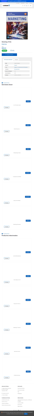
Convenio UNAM (20, 402)
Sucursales (17, 3)
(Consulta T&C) (23, 1)
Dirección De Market (17, 200)
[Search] (22, 5)
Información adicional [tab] (8, 59)
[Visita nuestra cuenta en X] (16, 410)
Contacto (30, 3)
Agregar (7, 107)
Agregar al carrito (10, 54)
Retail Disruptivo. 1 (17, 128)
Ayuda (27, 3)
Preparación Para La (17, 303)
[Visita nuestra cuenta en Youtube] (18, 410)
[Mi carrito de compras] (26, 5)
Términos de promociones (6, 405)
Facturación (22, 3)
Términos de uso (4, 401)
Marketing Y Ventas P (17, 327)
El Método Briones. (17, 375)
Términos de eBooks (5, 403)
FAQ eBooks (20, 393)
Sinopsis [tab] (16, 59)
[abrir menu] (30, 5)
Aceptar (26, 413)
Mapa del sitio (20, 406)
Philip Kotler (4, 44)
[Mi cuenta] (28, 5)
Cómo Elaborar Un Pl (17, 279)
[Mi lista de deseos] (24, 5)
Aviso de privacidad (21, 390)
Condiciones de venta (5, 399)
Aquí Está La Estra (17, 351)
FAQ (18, 391)
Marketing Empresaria (17, 224)
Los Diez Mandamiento (17, 255)
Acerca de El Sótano (21, 388)
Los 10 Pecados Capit (17, 105)
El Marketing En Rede (17, 152)
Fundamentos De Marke (17, 176)
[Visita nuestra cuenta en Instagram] (15, 410)
